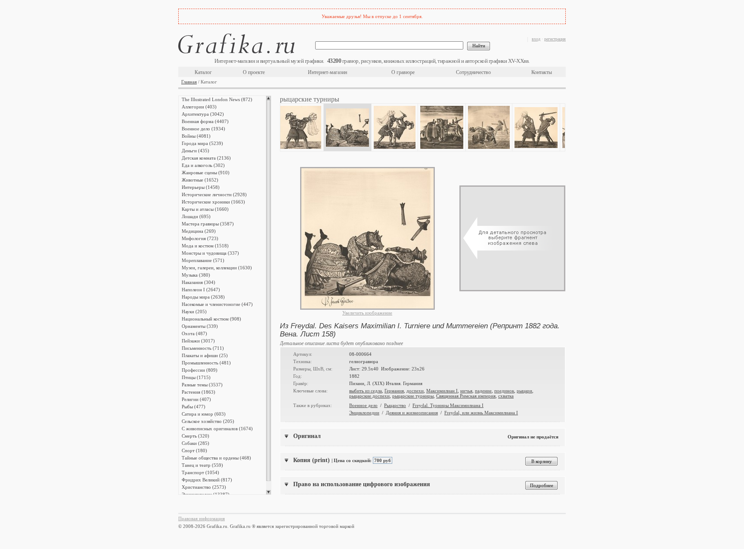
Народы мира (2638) (203, 296)
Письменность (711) (203, 348)
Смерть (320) (195, 435)
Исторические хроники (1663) (213, 201)
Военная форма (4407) (205, 121)
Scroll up (268, 98)
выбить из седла (365, 390)
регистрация (555, 39)
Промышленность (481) (206, 362)
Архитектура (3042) (203, 114)
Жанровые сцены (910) (205, 172)
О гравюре (403, 72)
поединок (504, 390)
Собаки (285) (195, 443)
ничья (466, 390)
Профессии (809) (199, 370)
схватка (506, 395)
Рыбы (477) (193, 406)
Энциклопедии (364, 412)
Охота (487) (194, 333)
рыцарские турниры (413, 395)
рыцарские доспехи (369, 395)
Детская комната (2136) (206, 157)
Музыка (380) (196, 275)
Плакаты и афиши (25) (205, 355)
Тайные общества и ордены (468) (216, 457)
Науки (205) (194, 311)
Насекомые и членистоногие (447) (217, 304)
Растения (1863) (198, 392)
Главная (189, 81)
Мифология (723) (200, 238)
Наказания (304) (198, 282)
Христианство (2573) (204, 487)
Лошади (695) (196, 216)
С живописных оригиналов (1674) (217, 428)
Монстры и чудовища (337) (210, 253)
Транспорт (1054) (200, 472)
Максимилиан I (442, 390)
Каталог (203, 72)
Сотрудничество (473, 72)
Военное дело (363, 405)
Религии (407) (196, 399)
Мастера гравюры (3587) (208, 223)
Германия (394, 390)
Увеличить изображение (367, 312)
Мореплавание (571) (203, 260)
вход (536, 39)
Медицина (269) (199, 231)
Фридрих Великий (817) (207, 479)
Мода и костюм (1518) (205, 245)
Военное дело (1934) (203, 128)
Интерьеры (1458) (201, 187)
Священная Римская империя (466, 395)
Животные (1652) (200, 179)
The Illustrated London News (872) (217, 99)
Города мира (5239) (202, 143)
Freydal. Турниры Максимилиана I (448, 405)
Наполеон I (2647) (201, 289)
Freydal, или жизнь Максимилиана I (481, 412)
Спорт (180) (194, 450)
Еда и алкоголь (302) (203, 165)
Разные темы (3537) (202, 384)
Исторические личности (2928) (214, 194)
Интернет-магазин (327, 72)
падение (483, 390)
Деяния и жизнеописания (412, 412)
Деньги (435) (195, 150)
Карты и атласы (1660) (205, 209)
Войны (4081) (196, 136)
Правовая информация (201, 518)
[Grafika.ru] (236, 45)
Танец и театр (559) (202, 465)
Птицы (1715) (196, 377)
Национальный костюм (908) (211, 318)
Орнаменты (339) (200, 326)
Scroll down (268, 492)
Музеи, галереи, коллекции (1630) (217, 267)
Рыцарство (395, 405)
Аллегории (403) (199, 106)
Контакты (541, 72)
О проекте (254, 72)
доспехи (415, 390)
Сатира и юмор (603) (204, 413)
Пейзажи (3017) (198, 340)
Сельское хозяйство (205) (208, 421)
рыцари (524, 390)
